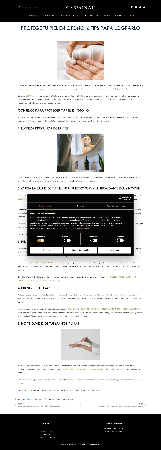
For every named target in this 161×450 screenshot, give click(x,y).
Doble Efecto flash (47, 437)
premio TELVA (133, 309)
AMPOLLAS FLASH (33, 16)
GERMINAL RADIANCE (50, 16)
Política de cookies (93, 444)
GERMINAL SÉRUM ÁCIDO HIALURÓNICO (120, 277)
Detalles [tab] (80, 206)
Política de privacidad (69, 444)
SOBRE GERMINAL (120, 16)
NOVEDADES (94, 16)
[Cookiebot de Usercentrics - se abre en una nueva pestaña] (120, 198)
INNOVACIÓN (106, 16)
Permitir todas (114, 250)
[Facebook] (136, 7)
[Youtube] (144, 7)
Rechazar (47, 250)
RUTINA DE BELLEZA (79, 16)
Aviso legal (82, 444)
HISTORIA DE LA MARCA (113, 428)
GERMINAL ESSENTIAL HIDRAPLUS (43, 263)
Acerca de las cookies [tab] (116, 206)
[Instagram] (132, 7)
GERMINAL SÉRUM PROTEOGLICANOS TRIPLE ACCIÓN (39, 280)
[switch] (67, 240)
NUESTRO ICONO (47, 431)
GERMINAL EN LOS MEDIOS (113, 431)
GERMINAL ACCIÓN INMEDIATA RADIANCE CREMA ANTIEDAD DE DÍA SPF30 (97, 309)
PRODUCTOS (65, 16)
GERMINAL (30, 96)
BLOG (132, 16)
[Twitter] (140, 7)
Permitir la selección (80, 250)
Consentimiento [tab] (45, 206)
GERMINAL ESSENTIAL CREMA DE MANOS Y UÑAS (81, 369)
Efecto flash (47, 434)
